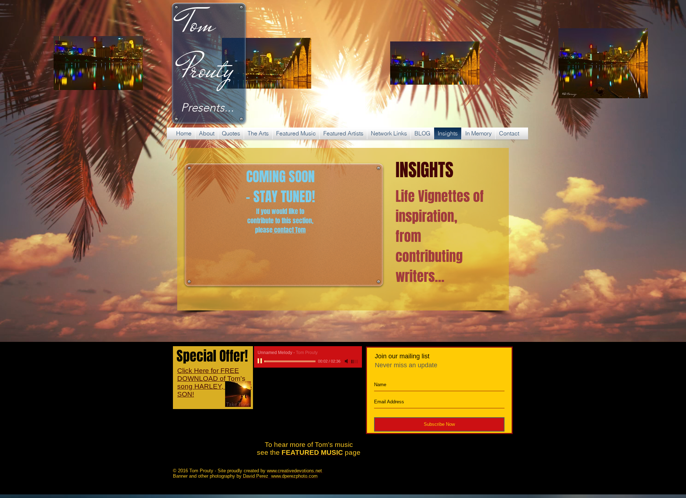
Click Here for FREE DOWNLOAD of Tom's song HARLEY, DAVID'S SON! (214, 382)
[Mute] (347, 361)
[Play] (260, 361)
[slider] (354, 361)
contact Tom (289, 230)
